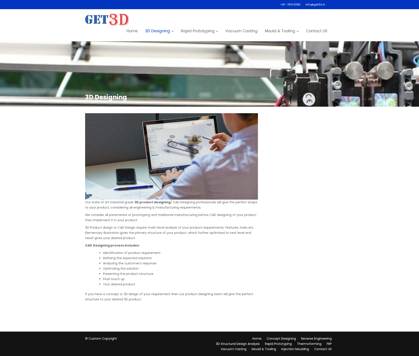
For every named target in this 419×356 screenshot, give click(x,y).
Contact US (316, 31)
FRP (329, 344)
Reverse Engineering (316, 338)
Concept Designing (281, 338)
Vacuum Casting (241, 31)
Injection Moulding (295, 349)
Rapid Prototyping (198, 31)
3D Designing (157, 31)
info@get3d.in (315, 4)
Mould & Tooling (280, 31)
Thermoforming (309, 344)
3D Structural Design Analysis (238, 344)
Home (132, 31)
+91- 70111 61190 (290, 4)
